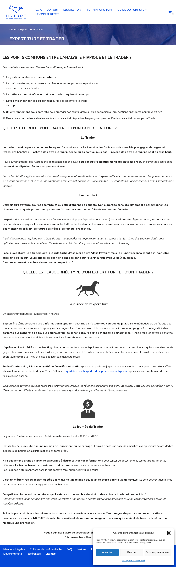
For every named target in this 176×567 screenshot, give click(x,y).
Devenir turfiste (12, 554)
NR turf (13, 29)
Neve (6, 562)
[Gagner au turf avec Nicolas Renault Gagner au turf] (16, 12)
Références (34, 554)
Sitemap (51, 554)
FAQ (69, 549)
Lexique (81, 549)
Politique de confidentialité (133, 560)
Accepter (107, 552)
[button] (169, 533)
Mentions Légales (14, 549)
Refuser (131, 552)
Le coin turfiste (47, 14)
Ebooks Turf (72, 10)
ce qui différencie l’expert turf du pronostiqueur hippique (95, 371)
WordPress (34, 562)
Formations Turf (100, 10)
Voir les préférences (157, 552)
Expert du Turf (46, 10)
